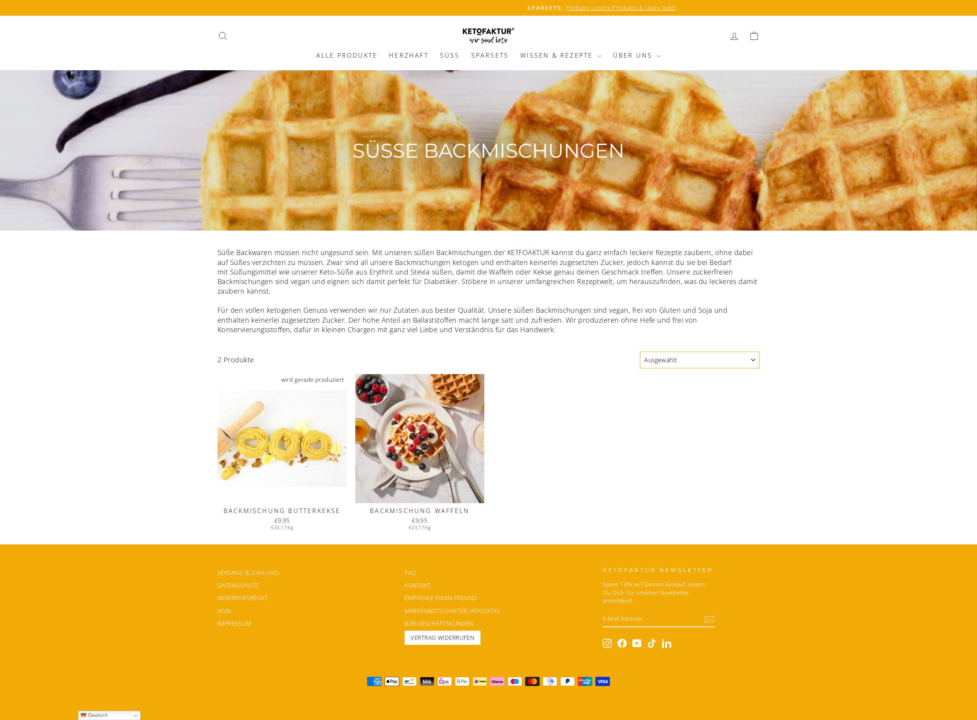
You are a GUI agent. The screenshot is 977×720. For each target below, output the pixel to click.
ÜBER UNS (634, 55)
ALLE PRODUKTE (347, 55)
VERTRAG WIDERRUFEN (442, 637)
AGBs (225, 611)
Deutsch (97, 715)
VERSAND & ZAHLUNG (248, 572)
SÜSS (450, 55)
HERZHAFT (409, 55)
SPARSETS (490, 55)
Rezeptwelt (595, 281)
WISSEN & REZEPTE (557, 55)
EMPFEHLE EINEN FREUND (441, 598)
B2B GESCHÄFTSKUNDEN (439, 623)
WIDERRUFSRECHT (243, 598)
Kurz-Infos (282, 494)
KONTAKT (417, 585)
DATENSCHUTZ (238, 585)
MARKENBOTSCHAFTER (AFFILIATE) (452, 611)
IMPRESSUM (234, 623)
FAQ (410, 572)
